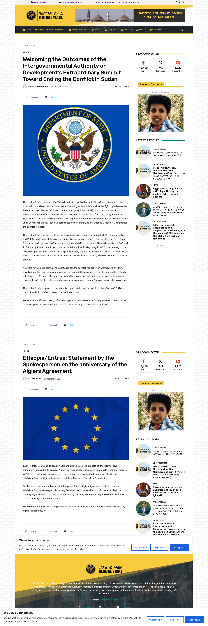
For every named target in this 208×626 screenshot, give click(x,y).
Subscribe (178, 61)
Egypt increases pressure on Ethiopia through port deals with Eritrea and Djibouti (167, 192)
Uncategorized (160, 164)
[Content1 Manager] (25, 87)
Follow (160, 61)
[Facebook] (176, 2)
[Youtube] (183, 2)
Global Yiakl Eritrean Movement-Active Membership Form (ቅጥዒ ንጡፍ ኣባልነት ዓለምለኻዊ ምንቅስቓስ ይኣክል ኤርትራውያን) (169, 173)
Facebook (89, 607)
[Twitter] (180, 2)
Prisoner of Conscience (151, 84)
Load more (159, 245)
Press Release (159, 149)
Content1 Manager (39, 87)
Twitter (109, 607)
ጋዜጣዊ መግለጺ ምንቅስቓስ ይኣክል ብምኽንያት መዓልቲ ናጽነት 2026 (167, 154)
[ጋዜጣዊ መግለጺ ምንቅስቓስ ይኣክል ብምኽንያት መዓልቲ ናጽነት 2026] (143, 152)
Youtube (128, 607)
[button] (181, 29)
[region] (104, 617)
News (32, 45)
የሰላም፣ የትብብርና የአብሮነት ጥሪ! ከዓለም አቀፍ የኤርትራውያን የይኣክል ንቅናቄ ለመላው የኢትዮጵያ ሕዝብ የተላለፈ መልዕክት (168, 211)
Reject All (174, 619)
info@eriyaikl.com (109, 600)
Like (143, 61)
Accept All (194, 619)
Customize (154, 619)
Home (25, 45)
